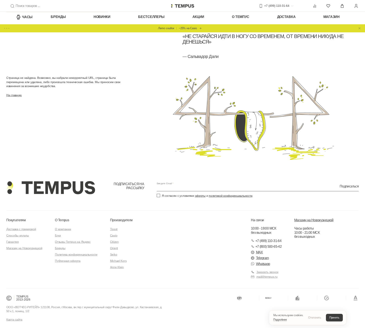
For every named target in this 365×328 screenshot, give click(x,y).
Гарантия (12, 241)
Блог (58, 235)
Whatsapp (263, 264)
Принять (334, 317)
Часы (27, 17)
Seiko (113, 254)
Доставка (286, 17)
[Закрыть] (359, 28)
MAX (259, 252)
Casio (113, 235)
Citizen (114, 241)
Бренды (58, 17)
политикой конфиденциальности (230, 195)
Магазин (331, 17)
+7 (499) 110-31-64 (268, 241)
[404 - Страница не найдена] (182, 6)
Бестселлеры (151, 17)
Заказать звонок (267, 272)
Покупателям (16, 220)
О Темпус (240, 17)
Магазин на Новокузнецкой (24, 248)
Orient (114, 248)
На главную (14, 95)
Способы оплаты (17, 235)
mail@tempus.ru (267, 276)
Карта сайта (14, 319)
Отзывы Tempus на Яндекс (73, 241)
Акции (198, 17)
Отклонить (314, 317)
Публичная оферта (67, 260)
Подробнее (280, 319)
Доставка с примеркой (21, 229)
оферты (200, 195)
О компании (63, 229)
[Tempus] (50, 187)
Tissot (113, 229)
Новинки (102, 17)
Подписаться (349, 186)
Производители (121, 220)
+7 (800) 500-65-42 (268, 246)
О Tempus (62, 220)
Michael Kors (118, 260)
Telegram (262, 258)
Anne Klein (117, 267)
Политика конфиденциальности (76, 254)
